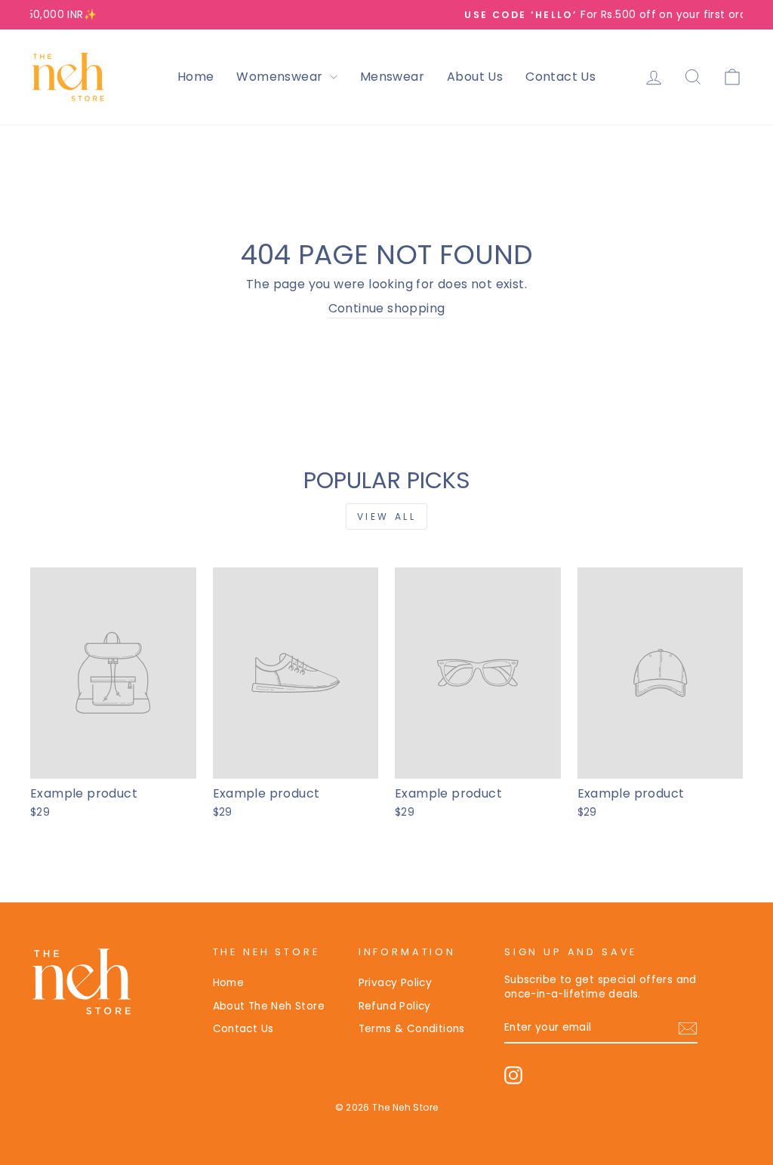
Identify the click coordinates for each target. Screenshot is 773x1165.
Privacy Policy (396, 983)
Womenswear (280, 76)
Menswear (392, 76)
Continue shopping (386, 308)
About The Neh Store (269, 1006)
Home (195, 76)
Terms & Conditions (412, 1029)
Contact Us (560, 76)
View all (387, 516)
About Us (475, 76)
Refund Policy (395, 1006)
